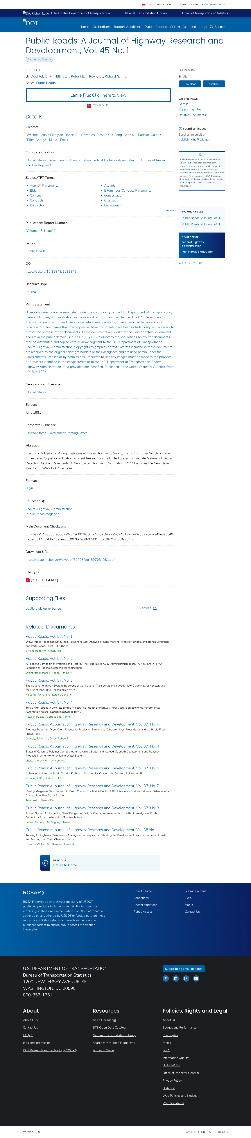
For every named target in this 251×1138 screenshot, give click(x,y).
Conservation (113, 195)
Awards (110, 185)
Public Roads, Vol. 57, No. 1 (49, 636)
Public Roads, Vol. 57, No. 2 (49, 658)
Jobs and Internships (37, 1043)
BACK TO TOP (192, 263)
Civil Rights (170, 1035)
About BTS (30, 1020)
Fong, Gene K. (124, 135)
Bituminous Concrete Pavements (127, 190)
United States (36, 392)
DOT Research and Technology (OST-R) (50, 1050)
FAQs (27, 1035)
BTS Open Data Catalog (109, 1027)
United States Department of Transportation (79, 13)
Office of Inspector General (181, 1073)
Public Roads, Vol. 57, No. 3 (49, 680)
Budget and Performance (180, 1027)
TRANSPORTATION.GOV (197, 1132)
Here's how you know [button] (213, 4)
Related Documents (192, 115)
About (189, 905)
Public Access (156, 26)
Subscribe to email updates (183, 969)
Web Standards (173, 1103)
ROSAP (32, 892)
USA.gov (169, 1088)
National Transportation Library (114, 1035)
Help (203, 26)
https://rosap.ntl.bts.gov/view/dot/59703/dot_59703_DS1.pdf (70, 559)
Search (220, 26)
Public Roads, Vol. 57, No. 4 (49, 702)
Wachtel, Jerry (41, 76)
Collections (102, 26)
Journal (31, 292)
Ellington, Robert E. (70, 76)
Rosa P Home (143, 891)
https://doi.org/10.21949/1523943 (51, 271)
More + (169, 210)
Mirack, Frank (58, 140)
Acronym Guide (103, 1050)
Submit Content (183, 26)
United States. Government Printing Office (56, 433)
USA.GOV (222, 1132)
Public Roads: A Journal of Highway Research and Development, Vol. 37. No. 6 (92, 724)
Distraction (38, 205)
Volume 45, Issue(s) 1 (42, 230)
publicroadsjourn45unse (43, 608)
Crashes (110, 200)
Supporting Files (190, 109)
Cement (35, 195)
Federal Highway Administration (49, 509)
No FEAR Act (171, 1065)
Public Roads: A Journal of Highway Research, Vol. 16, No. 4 (202, 218)
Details (184, 104)
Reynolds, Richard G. (104, 76)
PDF (29, 488)
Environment (113, 205)
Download (145, 607)
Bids (33, 190)
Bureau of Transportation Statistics (204, 13)
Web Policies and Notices (180, 1096)
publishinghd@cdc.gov (194, 139)
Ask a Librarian (103, 1020)
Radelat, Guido (148, 135)
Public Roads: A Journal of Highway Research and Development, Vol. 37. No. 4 (92, 746)
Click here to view (98, 95)
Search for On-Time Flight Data (114, 1043)
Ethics (167, 1043)
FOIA (166, 1050)
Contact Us (192, 912)
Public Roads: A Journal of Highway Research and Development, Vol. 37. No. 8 (92, 808)
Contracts (37, 200)
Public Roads (46, 83)
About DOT (170, 1020)
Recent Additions (127, 26)
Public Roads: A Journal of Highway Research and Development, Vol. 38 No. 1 (92, 829)
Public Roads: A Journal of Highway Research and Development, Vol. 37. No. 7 (92, 785)
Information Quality (176, 1058)
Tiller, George (36, 140)
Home (84, 26)
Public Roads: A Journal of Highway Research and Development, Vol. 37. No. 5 (92, 768)
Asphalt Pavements (44, 185)
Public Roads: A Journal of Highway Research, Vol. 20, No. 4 (202, 224)
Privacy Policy (172, 1080)
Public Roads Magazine (42, 514)
